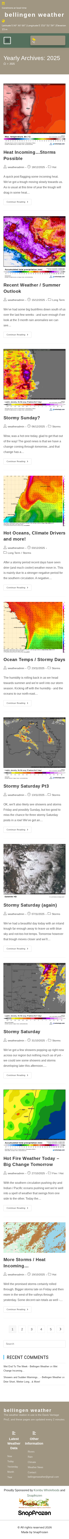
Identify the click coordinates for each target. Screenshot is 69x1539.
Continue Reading (19, 201)
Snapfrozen (34, 1495)
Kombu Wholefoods (46, 1490)
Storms (56, 426)
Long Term (58, 299)
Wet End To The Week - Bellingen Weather (26, 1366)
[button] (7, 40)
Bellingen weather (34, 14)
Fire (54, 1173)
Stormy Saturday (21, 1031)
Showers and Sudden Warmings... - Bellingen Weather (32, 1377)
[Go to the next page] (60, 1329)
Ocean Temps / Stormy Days (34, 659)
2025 (12, 63)
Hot (54, 167)
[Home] (4, 63)
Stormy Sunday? (21, 417)
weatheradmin (16, 167)
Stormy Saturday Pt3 (26, 786)
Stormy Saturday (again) (30, 905)
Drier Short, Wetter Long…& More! (21, 1381)
